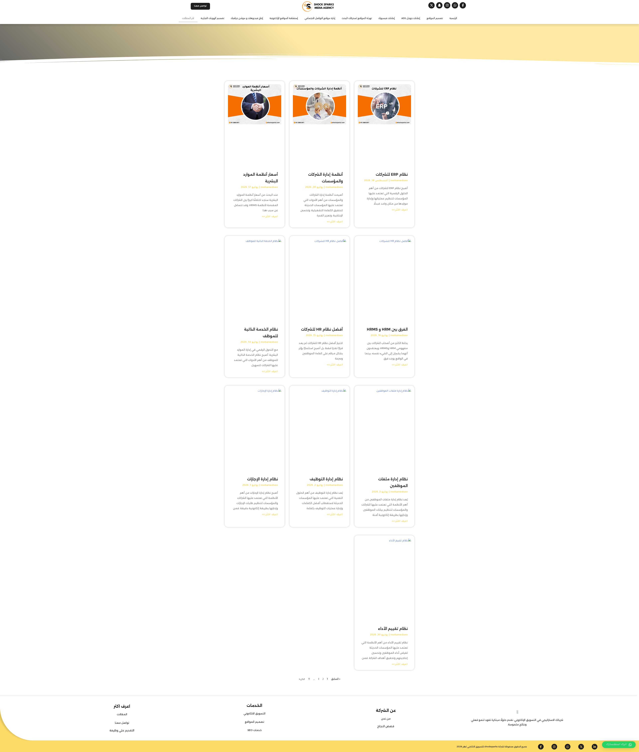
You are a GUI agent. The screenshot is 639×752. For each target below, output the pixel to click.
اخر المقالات (188, 18)
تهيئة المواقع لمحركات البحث (357, 18)
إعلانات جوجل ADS (410, 18)
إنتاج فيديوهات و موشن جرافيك (247, 18)
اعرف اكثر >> (400, 210)
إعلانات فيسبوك (386, 18)
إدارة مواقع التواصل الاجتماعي (320, 18)
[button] (619, 744)
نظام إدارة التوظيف (326, 479)
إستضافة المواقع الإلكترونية (284, 18)
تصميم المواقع (435, 18)
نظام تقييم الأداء (393, 629)
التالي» (302, 679)
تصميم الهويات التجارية (212, 18)
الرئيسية (453, 18)
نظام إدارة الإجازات (262, 479)
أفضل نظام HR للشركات (322, 329)
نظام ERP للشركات (392, 174)
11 (309, 679)
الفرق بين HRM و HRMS (387, 329)
